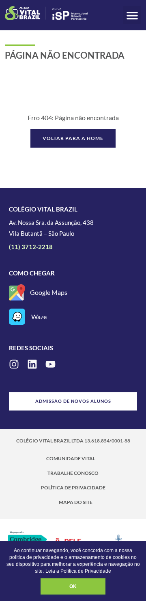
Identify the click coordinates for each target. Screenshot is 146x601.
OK (73, 586)
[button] (132, 15)
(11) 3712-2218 (31, 246)
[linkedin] (32, 364)
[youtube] (50, 364)
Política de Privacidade (73, 488)
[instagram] (14, 364)
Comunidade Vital (70, 458)
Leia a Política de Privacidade (78, 571)
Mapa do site (75, 502)
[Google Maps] (17, 292)
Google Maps (48, 292)
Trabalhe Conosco (73, 473)
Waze (39, 316)
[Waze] (17, 317)
